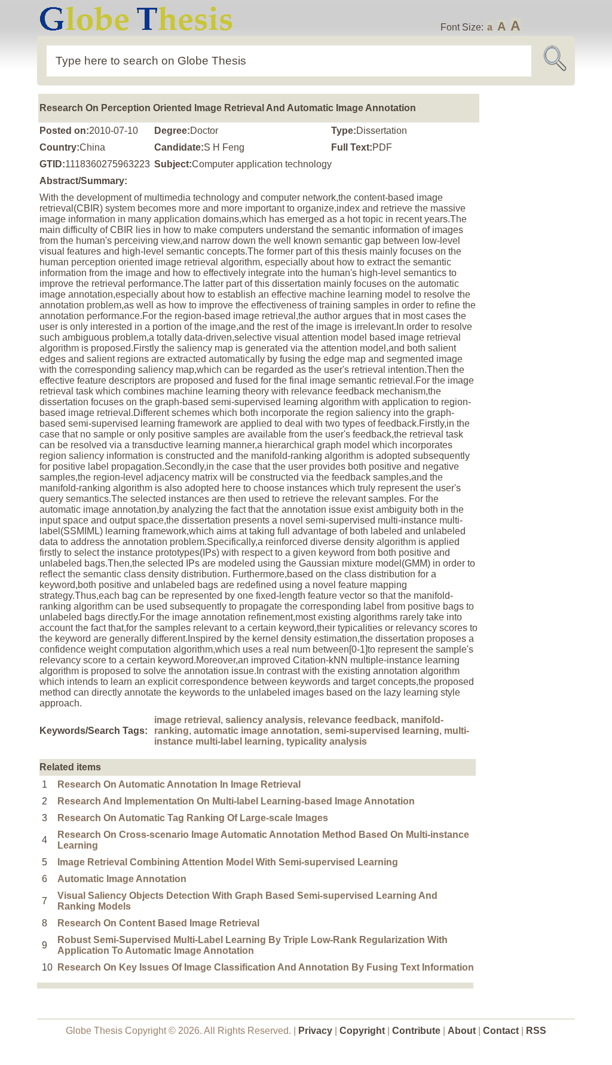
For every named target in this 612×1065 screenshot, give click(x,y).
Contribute (416, 1031)
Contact (502, 1031)
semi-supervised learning (382, 731)
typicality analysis (326, 741)
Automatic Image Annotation (121, 879)
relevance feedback (352, 720)
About (462, 1031)
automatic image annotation (257, 731)
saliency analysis (264, 720)
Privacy (315, 1031)
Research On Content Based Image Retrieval (158, 923)
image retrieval (187, 720)
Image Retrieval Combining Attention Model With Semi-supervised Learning (227, 862)
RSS (536, 1031)
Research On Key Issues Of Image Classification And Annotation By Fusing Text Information (265, 967)
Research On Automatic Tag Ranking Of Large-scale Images (192, 818)
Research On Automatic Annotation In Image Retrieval (179, 784)
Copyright (362, 1031)
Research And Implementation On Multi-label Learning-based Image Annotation (236, 801)
